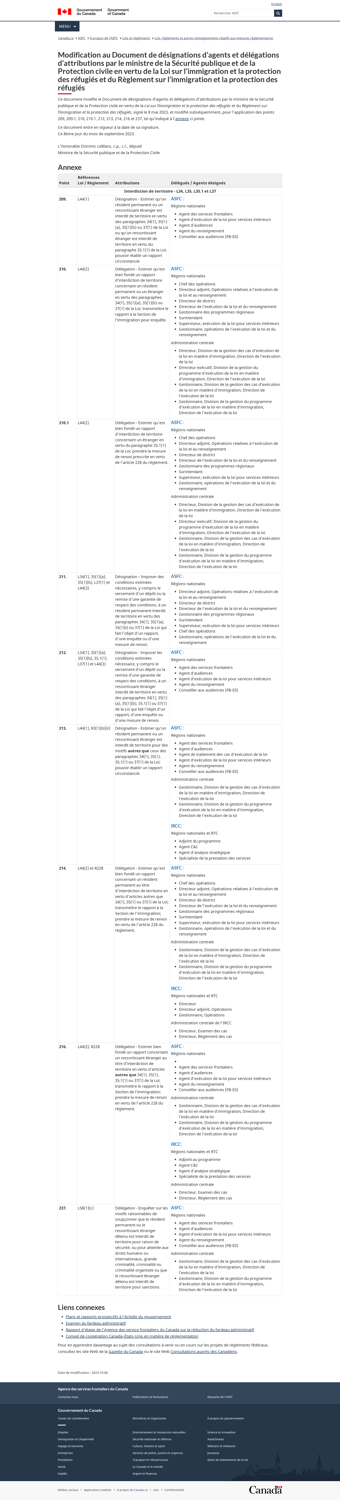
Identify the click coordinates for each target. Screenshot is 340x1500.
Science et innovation (221, 1432)
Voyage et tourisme (70, 1446)
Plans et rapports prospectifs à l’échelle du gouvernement (118, 1316)
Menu (69, 26)
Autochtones (215, 1439)
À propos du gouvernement (225, 1418)
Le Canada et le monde (148, 1467)
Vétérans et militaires (221, 1446)
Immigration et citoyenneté (76, 1439)
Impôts (62, 1473)
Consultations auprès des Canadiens (204, 1351)
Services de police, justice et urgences (158, 1453)
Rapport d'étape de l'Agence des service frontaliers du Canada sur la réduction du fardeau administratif (160, 1329)
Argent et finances (145, 1473)
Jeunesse (213, 1453)
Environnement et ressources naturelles (159, 1432)
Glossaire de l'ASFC (220, 1397)
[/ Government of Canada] (93, 12)
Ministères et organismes (149, 1418)
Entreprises (65, 1453)
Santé (61, 1467)
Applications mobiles (97, 1490)
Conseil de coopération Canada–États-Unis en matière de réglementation (132, 1336)
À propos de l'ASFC (104, 38)
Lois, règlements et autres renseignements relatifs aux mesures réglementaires (213, 38)
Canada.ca (66, 38)
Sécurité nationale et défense (152, 1439)
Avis (156, 1490)
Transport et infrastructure (150, 1460)
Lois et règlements (136, 38)
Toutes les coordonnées (73, 1418)
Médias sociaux (68, 1490)
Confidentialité (174, 1490)
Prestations (65, 1460)
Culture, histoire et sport (149, 1446)
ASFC (81, 38)
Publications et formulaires (150, 1397)
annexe (182, 118)
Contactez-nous (68, 1397)
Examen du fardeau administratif (96, 1323)
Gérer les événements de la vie (227, 1460)
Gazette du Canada (126, 1351)
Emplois (63, 1432)
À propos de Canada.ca (132, 1490)
